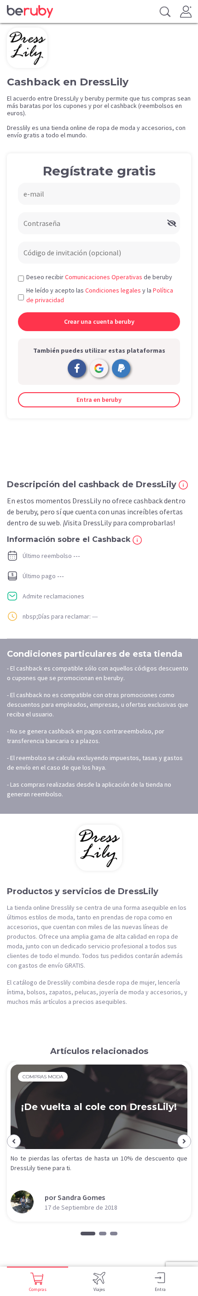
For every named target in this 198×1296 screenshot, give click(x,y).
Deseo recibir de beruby (99, 277)
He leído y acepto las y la (99, 295)
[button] (14, 1141)
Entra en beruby (99, 399)
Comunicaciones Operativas (103, 277)
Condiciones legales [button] (113, 290)
